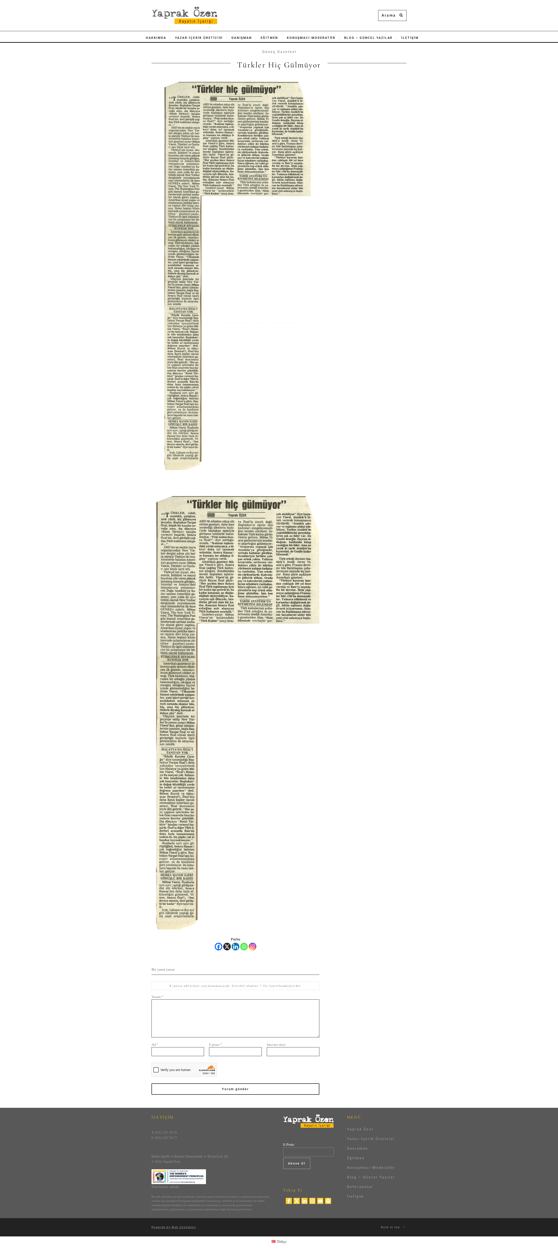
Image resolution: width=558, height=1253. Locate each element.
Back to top (391, 1227)
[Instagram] (252, 946)
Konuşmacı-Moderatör (371, 1168)
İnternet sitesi (276, 1044)
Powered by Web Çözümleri (173, 1227)
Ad (154, 1044)
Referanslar (360, 1187)
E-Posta (290, 1144)
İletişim (355, 1196)
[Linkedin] (235, 946)
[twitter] (296, 1200)
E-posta (215, 1044)
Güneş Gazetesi (279, 52)
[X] (227, 946)
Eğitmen (356, 1158)
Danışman (357, 1148)
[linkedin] (304, 1200)
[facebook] (288, 1200)
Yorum (157, 997)
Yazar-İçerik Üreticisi (371, 1139)
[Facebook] (218, 946)
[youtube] (320, 1200)
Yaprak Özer (360, 1129)
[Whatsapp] (244, 946)
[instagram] (312, 1200)
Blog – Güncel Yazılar (371, 1177)
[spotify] (328, 1200)
